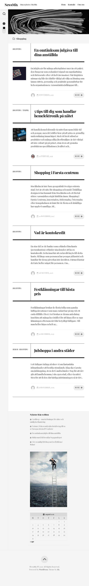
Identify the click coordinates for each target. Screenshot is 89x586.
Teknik (26, 110)
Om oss (81, 4)
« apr (32, 542)
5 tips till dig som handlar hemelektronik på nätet (55, 113)
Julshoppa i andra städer (54, 350)
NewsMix (11, 5)
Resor (15, 349)
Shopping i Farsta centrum (56, 172)
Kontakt (71, 4)
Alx (58, 569)
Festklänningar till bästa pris (54, 291)
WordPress (43, 569)
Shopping (17, 49)
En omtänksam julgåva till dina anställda (56, 52)
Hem (63, 4)
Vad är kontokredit (49, 232)
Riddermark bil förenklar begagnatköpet (47, 437)
